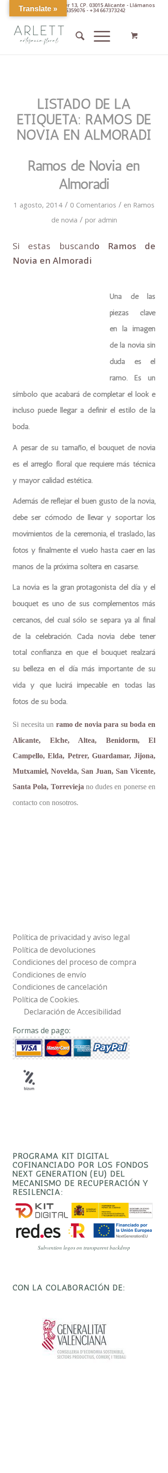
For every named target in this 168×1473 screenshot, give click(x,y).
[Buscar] (75, 35)
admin (107, 219)
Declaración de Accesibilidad (72, 1012)
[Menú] (97, 35)
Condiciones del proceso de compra (74, 962)
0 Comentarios (93, 204)
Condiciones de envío (49, 975)
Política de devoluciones (54, 950)
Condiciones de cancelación (60, 987)
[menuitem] (75, 35)
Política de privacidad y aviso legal (71, 937)
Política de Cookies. (46, 999)
